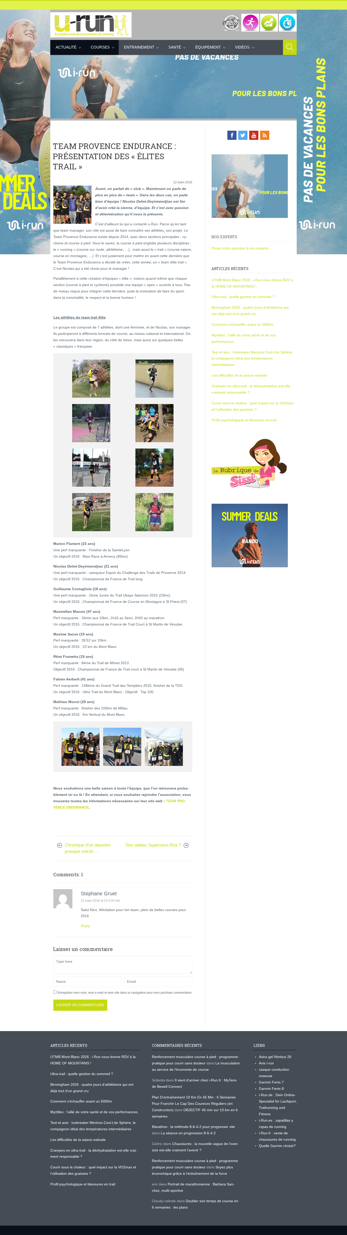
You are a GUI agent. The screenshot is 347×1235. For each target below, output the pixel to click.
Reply (85, 926)
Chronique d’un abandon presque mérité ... (88, 848)
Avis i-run (266, 1063)
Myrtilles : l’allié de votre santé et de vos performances (94, 1112)
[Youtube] (253, 135)
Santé (174, 47)
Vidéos (242, 47)
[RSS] (264, 135)
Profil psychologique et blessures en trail (244, 420)
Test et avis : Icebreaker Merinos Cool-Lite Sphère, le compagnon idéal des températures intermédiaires (252, 358)
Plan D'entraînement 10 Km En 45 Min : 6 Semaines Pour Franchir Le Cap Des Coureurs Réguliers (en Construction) (194, 1103)
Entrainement (139, 47)
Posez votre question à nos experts (240, 248)
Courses (100, 47)
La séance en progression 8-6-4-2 (188, 1133)
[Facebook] (231, 135)
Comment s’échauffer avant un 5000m (243, 324)
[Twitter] (242, 135)
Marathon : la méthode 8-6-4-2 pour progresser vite (193, 1127)
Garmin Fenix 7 (271, 1082)
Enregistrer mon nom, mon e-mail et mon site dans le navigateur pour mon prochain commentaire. (125, 992)
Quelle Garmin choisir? (277, 1146)
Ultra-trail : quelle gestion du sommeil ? (243, 297)
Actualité (66, 47)
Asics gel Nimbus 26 (275, 1057)
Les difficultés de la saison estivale (239, 375)
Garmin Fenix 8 (271, 1089)
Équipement (208, 47)
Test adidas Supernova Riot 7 (153, 845)
